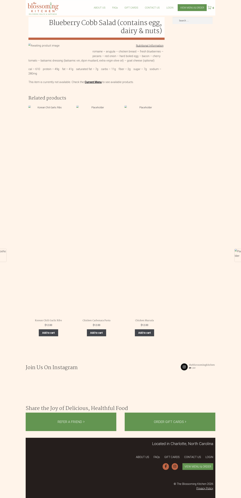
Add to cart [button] (48, 332)
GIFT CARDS (131, 7)
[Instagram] (54, 400)
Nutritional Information (149, 45)
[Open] (42, 388)
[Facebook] (166, 466)
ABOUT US (99, 7)
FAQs (115, 7)
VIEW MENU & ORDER (192, 7)
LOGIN (169, 7)
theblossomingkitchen (42, 375)
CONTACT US (152, 7)
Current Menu (93, 82)
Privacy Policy (204, 488)
